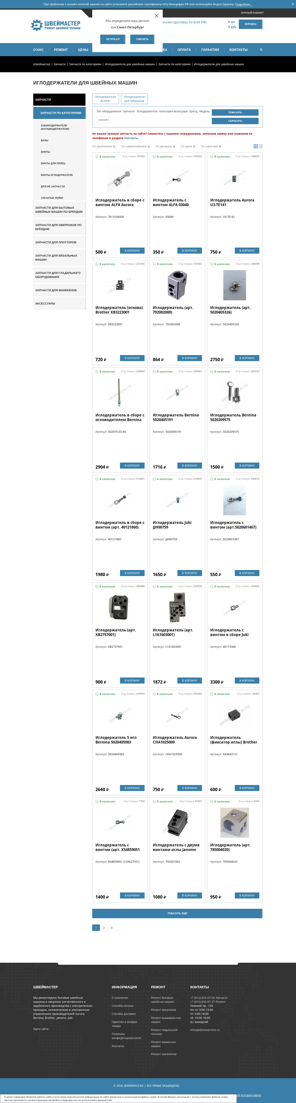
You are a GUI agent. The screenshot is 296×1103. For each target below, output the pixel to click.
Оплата (184, 50)
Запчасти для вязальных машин (56, 257)
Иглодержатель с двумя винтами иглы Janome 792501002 (176, 849)
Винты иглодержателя (57, 175)
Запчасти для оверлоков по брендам (58, 227)
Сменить (142, 39)
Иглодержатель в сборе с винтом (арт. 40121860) (119, 524)
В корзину (132, 250)
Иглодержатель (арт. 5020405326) (230, 309)
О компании (120, 997)
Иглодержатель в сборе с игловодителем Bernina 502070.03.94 (119, 420)
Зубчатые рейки (52, 198)
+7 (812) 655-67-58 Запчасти (209, 997)
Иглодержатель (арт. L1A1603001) (173, 632)
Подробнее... (244, 4)
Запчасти (43, 99)
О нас (38, 50)
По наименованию (134, 146)
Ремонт (61, 50)
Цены (83, 50)
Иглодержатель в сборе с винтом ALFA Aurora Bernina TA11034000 (119, 205)
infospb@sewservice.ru (205, 1030)
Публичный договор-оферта (243, 1095)
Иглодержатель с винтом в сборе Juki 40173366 (229, 634)
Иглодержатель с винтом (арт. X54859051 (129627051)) (117, 849)
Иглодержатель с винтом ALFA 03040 (171, 202)
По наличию (209, 146)
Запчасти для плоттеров (55, 242)
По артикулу (164, 146)
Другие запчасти (53, 186)
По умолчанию (102, 146)
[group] (105, 99)
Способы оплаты (122, 1005)
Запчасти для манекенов (56, 290)
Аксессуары (45, 303)
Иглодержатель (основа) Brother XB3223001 (119, 309)
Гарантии (210, 50)
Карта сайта (40, 1029)
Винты (45, 152)
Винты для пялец (53, 163)
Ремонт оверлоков (163, 1009)
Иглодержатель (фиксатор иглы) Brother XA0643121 (233, 742)
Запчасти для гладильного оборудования (58, 275)
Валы (44, 140)
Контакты (238, 50)
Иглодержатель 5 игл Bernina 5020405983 (116, 739)
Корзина (251, 24)
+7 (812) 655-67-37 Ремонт (208, 1001)
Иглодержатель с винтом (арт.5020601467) (233, 524)
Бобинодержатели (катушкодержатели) (55, 127)
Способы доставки (124, 1013)
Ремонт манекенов (164, 1054)
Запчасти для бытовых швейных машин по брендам (59, 209)
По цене (186, 146)
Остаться (113, 39)
